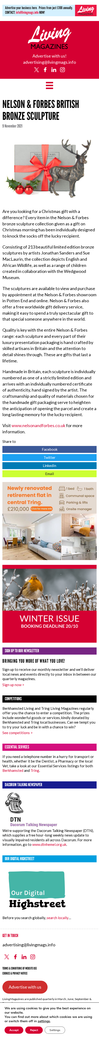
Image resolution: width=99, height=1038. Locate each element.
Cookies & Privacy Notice (14, 973)
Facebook (29, 448)
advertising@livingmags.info (49, 62)
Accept (14, 1030)
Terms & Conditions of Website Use (19, 968)
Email (28, 473)
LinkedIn (29, 465)
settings (44, 1021)
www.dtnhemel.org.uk (49, 844)
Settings (55, 1030)
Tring (35, 770)
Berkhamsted (12, 770)
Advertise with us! (49, 55)
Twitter (29, 457)
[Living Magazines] (49, 47)
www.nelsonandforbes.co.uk (38, 425)
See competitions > (17, 733)
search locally (57, 918)
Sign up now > (13, 685)
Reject (34, 1030)
